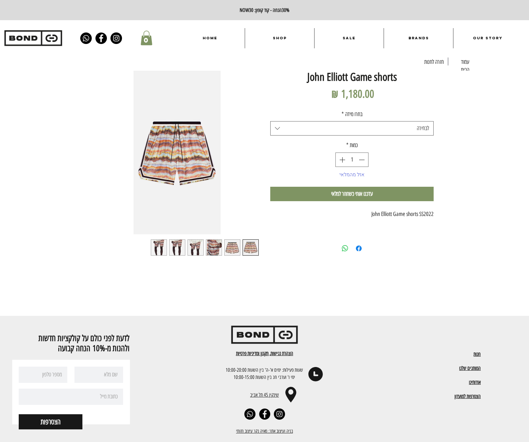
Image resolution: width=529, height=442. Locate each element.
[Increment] (341, 160)
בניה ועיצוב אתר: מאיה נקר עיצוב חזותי (264, 431)
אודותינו (475, 382)
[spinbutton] (352, 160)
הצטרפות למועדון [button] (468, 396)
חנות (477, 354)
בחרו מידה (352, 114)
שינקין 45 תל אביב (264, 395)
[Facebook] (101, 38)
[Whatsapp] (86, 38)
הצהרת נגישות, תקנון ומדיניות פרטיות (264, 353)
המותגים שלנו (470, 368)
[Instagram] (116, 38)
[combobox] (352, 128)
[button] (146, 38)
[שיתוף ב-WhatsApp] (345, 248)
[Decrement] (362, 160)
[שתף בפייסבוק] (358, 248)
